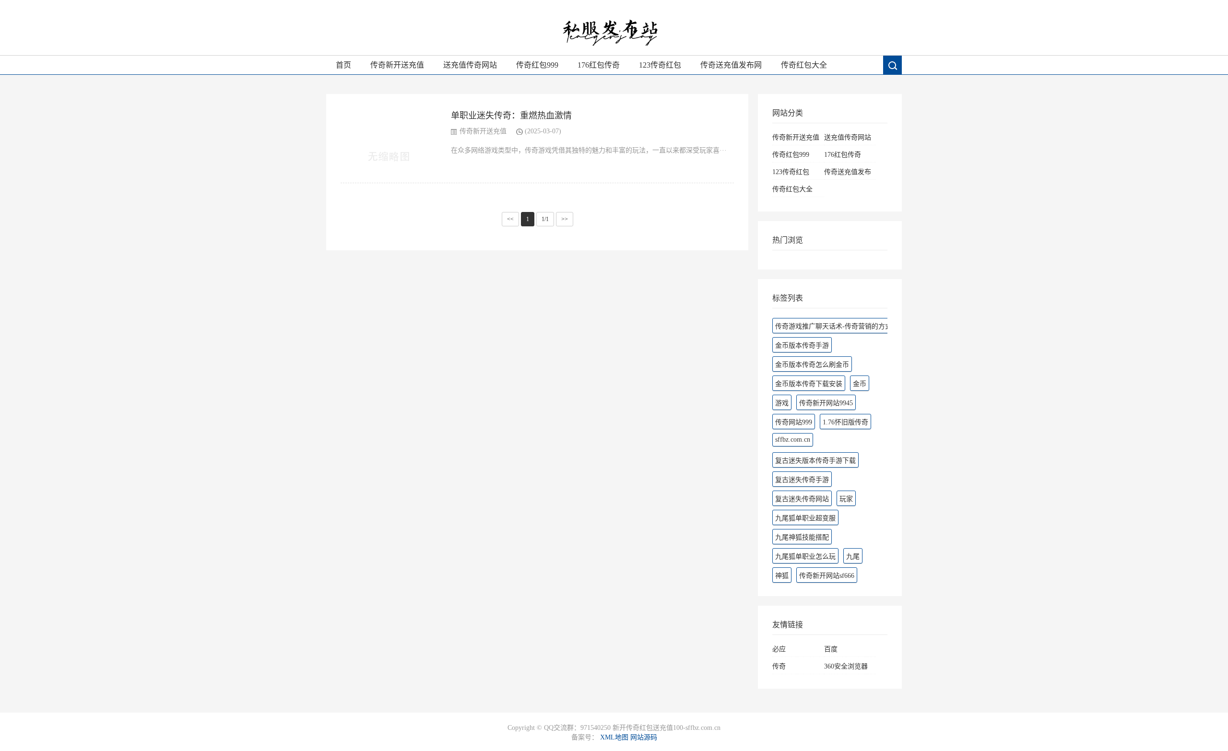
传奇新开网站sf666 (826, 575)
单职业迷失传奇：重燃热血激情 (511, 115)
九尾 (853, 556)
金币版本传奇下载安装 (808, 383)
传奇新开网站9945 (826, 403)
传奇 (779, 666)
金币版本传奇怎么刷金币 (812, 364)
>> (564, 219)
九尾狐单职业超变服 (805, 518)
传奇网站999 (793, 422)
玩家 (846, 499)
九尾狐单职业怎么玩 (805, 556)
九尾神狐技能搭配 (802, 537)
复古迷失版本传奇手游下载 (815, 460)
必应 (779, 649)
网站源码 (643, 737)
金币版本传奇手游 (802, 345)
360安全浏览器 (846, 666)
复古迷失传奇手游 (802, 479)
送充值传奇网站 (470, 65)
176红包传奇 (599, 65)
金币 (859, 383)
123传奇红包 (660, 65)
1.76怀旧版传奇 (845, 422)
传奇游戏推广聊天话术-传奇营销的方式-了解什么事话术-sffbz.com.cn (877, 326)
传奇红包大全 (804, 65)
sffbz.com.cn (792, 439)
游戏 (782, 403)
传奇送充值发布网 (731, 65)
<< (510, 219)
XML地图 (614, 737)
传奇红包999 (537, 65)
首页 (343, 65)
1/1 (545, 219)
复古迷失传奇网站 (802, 499)
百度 (831, 649)
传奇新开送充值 (397, 65)
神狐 (782, 575)
